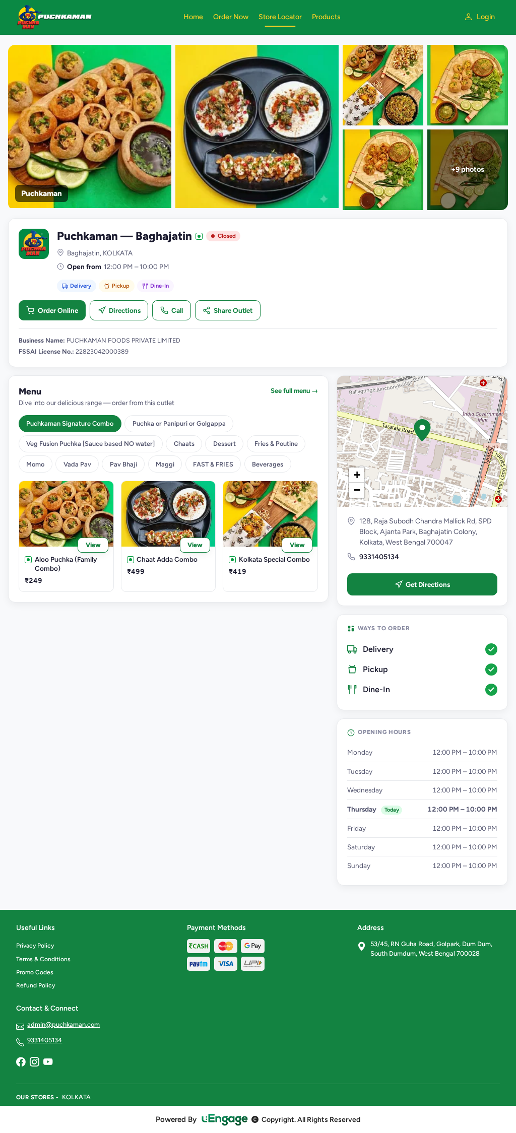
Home (193, 17)
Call (177, 310)
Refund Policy (35, 985)
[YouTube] (47, 1062)
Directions (125, 310)
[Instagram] (34, 1062)
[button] (422, 430)
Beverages (267, 464)
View (93, 545)
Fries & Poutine (276, 443)
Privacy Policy (35, 945)
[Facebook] (20, 1062)
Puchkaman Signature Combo (69, 423)
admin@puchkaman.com (63, 1024)
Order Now (230, 17)
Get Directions (428, 584)
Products (326, 17)
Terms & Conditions (43, 959)
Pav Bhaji (123, 464)
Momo (35, 464)
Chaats (184, 443)
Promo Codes (34, 972)
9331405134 (379, 557)
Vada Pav (77, 464)
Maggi (165, 464)
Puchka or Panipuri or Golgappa (179, 423)
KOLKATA (76, 1097)
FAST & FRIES (213, 464)
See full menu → (294, 390)
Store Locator (280, 17)
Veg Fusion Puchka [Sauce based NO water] (90, 443)
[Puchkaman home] (93, 17)
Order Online (58, 310)
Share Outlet (233, 310)
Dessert (224, 443)
